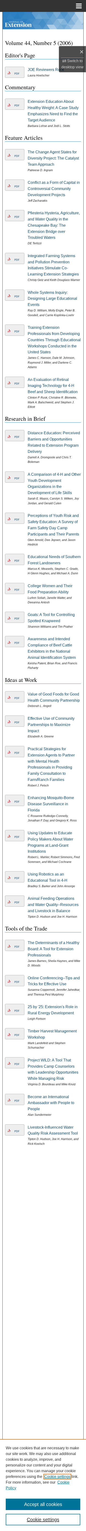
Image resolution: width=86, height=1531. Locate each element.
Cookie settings (57, 1477)
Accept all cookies (43, 1504)
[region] (43, 1485)
